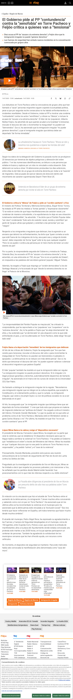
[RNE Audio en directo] (12, 3)
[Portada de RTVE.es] (36, 3)
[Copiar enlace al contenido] (69, 98)
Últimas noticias (59, 625)
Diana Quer (34, 625)
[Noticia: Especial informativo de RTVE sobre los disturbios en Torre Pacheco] (61, 578)
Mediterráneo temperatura (18, 625)
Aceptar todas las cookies (61, 695)
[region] (36, 679)
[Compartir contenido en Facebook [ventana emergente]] (51, 98)
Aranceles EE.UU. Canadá (28, 621)
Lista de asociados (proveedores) (12, 691)
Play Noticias (36, 629)
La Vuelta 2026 (62, 621)
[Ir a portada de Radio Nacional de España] (32, 636)
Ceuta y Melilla (10, 621)
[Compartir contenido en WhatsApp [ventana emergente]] (65, 98)
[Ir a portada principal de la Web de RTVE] (6, 635)
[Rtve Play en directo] (8, 3)
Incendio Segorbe (47, 621)
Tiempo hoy (45, 625)
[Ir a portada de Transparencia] (56, 636)
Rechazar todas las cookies (41, 695)
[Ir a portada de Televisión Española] (19, 636)
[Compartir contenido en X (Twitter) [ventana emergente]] (56, 98)
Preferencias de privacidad (11, 695)
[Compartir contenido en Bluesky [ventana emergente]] (60, 98)
